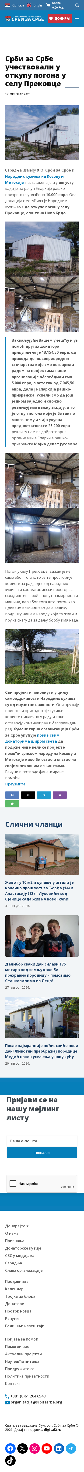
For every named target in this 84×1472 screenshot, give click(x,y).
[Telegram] (44, 795)
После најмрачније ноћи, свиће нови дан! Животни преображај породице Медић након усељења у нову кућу (41, 1051)
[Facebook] (12, 795)
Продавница (16, 1281)
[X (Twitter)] (28, 795)
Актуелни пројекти (23, 1353)
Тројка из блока (20, 1296)
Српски (18, 5)
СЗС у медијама (19, 1255)
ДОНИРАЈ (62, 18)
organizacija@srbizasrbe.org (36, 1402)
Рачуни (12, 1318)
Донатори (14, 1303)
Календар (14, 1288)
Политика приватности (27, 1376)
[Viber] (60, 795)
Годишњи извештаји (24, 1325)
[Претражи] (77, 5)
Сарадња (13, 1263)
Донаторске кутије (23, 1248)
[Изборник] (77, 18)
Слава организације (24, 1270)
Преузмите (15, 784)
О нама (11, 1233)
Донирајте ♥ (17, 1225)
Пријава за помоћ (21, 1339)
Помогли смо (17, 1346)
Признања (14, 1240)
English (39, 5)
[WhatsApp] (12, 803)
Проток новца (18, 1311)
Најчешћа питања (22, 1361)
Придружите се (20, 1368)
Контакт (13, 1383)
